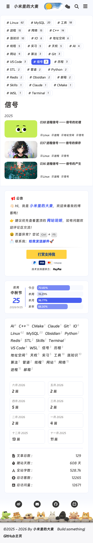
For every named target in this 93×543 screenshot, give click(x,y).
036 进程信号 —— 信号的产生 (60, 164)
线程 (13, 46)
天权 (55, 46)
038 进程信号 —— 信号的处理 (60, 122)
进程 (13, 30)
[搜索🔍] (76, 6)
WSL (13, 93)
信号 (40, 62)
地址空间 (59, 38)
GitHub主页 (12, 536)
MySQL (40, 23)
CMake (62, 85)
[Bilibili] (74, 504)
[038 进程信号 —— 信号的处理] (21, 129)
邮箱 (64, 77)
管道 (33, 69)
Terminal (38, 93)
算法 (34, 54)
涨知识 (15, 38)
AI (74, 46)
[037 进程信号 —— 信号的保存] (21, 149)
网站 (13, 54)
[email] (37, 504)
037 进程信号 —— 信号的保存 (60, 143)
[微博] (18, 504)
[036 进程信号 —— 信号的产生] (21, 170)
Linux (15, 23)
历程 (60, 62)
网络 (35, 30)
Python (57, 69)
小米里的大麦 (41, 205)
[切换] (85, 6)
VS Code (16, 62)
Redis (14, 77)
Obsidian (39, 77)
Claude (37, 85)
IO (36, 38)
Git (54, 54)
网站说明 (55, 220)
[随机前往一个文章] (67, 6)
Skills (13, 85)
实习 (34, 46)
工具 (64, 23)
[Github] (55, 504)
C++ (56, 30)
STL (12, 69)
